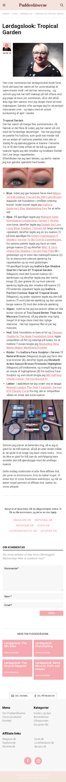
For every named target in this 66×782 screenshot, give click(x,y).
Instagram (38, 761)
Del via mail (21, 696)
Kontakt (6, 720)
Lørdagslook (26, 14)
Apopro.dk (48, 531)
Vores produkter (11, 717)
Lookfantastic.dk (23, 531)
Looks (14, 14)
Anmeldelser (41, 717)
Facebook (27, 761)
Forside (5, 14)
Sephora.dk (43, 520)
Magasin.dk (22, 520)
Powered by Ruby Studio (33, 778)
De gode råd (41, 724)
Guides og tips (42, 713)
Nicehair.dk (25, 525)
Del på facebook (46, 696)
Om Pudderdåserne (13, 713)
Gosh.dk (43, 525)
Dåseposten (41, 720)
